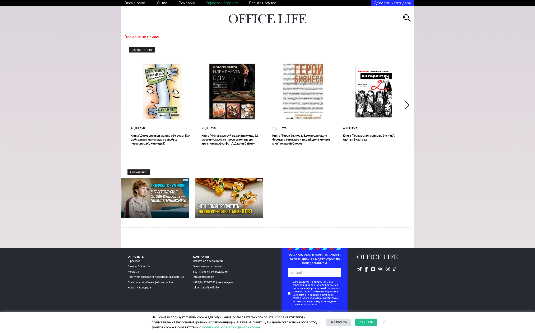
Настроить (338, 322)
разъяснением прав (321, 294)
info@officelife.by (203, 276)
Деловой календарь (392, 3)
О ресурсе (134, 261)
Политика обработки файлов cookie (150, 282)
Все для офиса (262, 3)
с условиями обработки (324, 291)
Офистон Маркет (222, 3)
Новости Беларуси (139, 287)
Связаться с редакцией (208, 261)
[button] (407, 105)
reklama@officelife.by (206, 287)
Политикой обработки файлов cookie (231, 327)
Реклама (187, 3)
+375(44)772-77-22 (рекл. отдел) (213, 282)
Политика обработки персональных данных (156, 276)
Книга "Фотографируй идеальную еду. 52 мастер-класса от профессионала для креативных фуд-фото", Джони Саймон (229, 139)
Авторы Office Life (139, 266)
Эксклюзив (134, 3)
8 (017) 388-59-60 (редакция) (211, 271)
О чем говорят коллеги (207, 266)
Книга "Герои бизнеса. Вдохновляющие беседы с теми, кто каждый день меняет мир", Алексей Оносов (301, 139)
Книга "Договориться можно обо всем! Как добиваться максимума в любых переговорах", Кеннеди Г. (160, 139)
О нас (162, 3)
